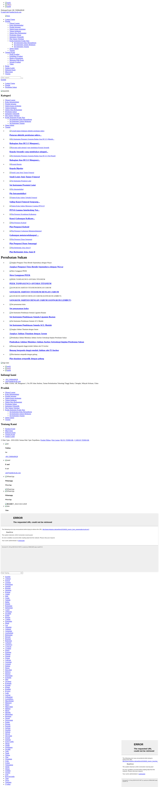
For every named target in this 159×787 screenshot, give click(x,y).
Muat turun (9, 72)
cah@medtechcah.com (13, 381)
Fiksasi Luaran (15, 23)
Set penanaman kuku (19, 308)
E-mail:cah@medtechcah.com (11, 12)
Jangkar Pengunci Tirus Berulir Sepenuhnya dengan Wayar (36, 267)
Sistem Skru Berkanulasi (18, 33)
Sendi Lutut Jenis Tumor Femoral (25, 177)
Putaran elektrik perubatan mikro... (26, 135)
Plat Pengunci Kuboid (19, 227)
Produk (7, 21)
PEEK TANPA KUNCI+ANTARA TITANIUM (30, 283)
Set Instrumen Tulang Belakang (24, 45)
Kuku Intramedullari (16, 25)
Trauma (12, 50)
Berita (7, 66)
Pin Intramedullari (18, 193)
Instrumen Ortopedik (17, 37)
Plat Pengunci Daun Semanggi (23, 243)
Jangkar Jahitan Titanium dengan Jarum (28, 333)
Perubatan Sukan (15, 35)
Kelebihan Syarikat (16, 56)
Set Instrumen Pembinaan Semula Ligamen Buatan (32, 317)
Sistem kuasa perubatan (18, 29)
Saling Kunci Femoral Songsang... (25, 202)
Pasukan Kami (10, 429)
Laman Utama (10, 19)
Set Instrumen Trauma (21, 47)
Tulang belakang (15, 31)
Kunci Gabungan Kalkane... (22, 218)
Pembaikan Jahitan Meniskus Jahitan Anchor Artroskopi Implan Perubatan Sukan (47, 342)
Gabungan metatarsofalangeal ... (24, 235)
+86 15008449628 (11, 379)
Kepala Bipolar (16, 168)
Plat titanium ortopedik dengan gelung (27, 358)
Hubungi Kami (10, 70)
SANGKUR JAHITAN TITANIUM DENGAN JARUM (34, 292)
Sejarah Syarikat (15, 62)
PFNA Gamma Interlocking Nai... (24, 210)
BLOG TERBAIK (66, 440)
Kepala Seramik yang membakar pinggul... (29, 152)
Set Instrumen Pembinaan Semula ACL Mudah (31, 325)
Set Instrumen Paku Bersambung (25, 43)
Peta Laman (55, 440)
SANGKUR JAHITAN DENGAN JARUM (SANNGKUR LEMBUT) (40, 300)
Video (12, 64)
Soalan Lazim (10, 68)
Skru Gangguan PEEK (20, 275)
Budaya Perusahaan (16, 58)
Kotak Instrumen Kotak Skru (19, 41)
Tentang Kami (10, 52)
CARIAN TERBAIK (81, 440)
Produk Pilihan (45, 440)
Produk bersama (15, 27)
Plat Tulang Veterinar (17, 39)
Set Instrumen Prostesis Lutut (23, 185)
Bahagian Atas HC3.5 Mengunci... (25, 143)
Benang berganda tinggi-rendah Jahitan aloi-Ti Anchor (34, 350)
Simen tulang (14, 48)
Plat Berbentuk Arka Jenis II (22, 252)
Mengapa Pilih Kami (17, 60)
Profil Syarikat (14, 54)
